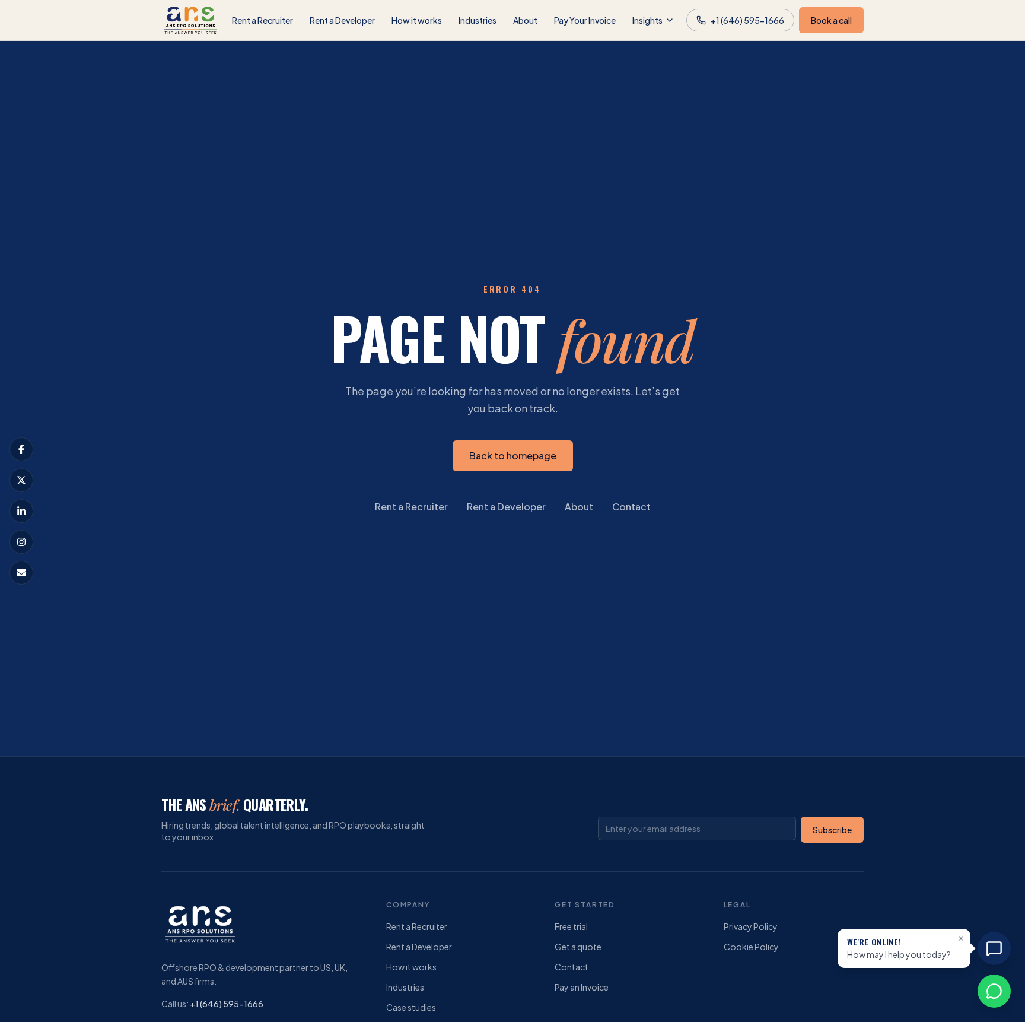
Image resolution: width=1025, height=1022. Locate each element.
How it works (416, 20)
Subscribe (832, 829)
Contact (631, 506)
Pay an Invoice (582, 987)
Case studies (411, 1007)
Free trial (571, 926)
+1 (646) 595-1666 (226, 1003)
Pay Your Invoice (585, 20)
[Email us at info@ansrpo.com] (21, 573)
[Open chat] (994, 948)
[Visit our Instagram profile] (21, 542)
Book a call (831, 20)
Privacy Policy (751, 926)
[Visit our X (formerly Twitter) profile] (21, 480)
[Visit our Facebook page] (21, 449)
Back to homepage (512, 455)
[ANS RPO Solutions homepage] (190, 20)
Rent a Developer (342, 20)
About (525, 20)
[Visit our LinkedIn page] (21, 511)
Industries (477, 20)
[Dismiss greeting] (961, 938)
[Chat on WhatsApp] (994, 991)
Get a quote (578, 946)
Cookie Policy (751, 946)
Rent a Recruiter (262, 20)
